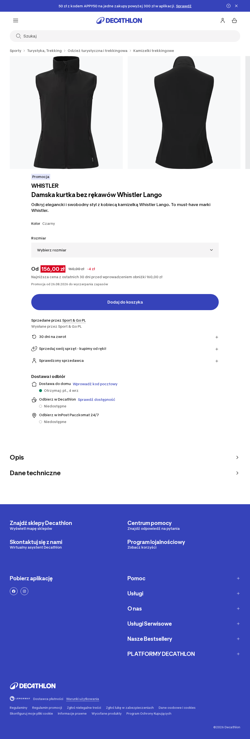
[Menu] (15, 20)
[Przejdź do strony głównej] (119, 20)
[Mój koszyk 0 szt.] (234, 20)
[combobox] (125, 250)
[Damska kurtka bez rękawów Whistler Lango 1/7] (66, 112)
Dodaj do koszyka (125, 302)
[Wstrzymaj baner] (228, 6)
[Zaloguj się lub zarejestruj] (223, 20)
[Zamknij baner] (236, 6)
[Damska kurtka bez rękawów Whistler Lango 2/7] (184, 112)
